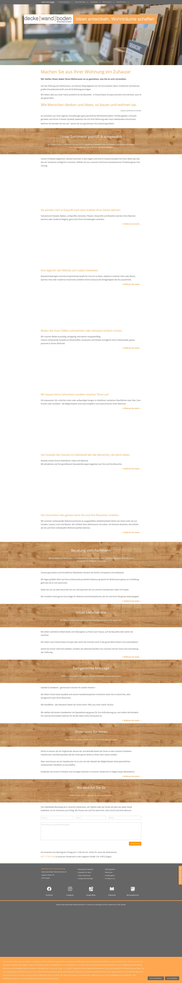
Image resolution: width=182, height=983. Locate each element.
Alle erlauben (172, 978)
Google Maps (91, 895)
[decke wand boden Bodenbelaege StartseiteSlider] (91, 310)
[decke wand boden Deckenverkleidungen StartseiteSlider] (91, 190)
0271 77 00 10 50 (48, 856)
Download (112, 895)
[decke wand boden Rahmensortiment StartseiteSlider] (91, 495)
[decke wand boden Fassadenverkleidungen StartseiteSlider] (91, 434)
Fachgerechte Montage (85, 878)
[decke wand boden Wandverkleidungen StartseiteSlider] (91, 250)
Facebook (49, 895)
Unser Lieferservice (84, 875)
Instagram (70, 895)
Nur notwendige (156, 978)
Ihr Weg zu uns (110, 878)
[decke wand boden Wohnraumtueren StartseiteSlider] (91, 374)
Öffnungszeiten (110, 869)
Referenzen (109, 872)
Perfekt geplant (110, 875)
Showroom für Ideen (84, 872)
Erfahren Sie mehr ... (132, 224)
